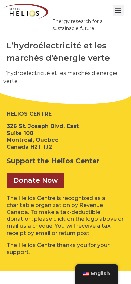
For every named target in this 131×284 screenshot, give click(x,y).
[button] (118, 10)
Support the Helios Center (53, 161)
